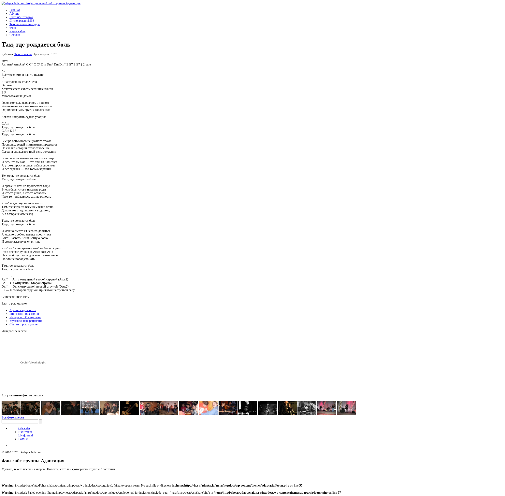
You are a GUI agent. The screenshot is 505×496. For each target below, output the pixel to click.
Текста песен (23, 54)
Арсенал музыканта (22, 310)
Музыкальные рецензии (25, 320)
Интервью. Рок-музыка (25, 317)
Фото (13, 27)
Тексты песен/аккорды (24, 24)
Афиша (14, 13)
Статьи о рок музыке (23, 324)
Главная (14, 10)
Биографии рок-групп (24, 313)
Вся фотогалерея (13, 417)
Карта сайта (17, 31)
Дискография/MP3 (21, 20)
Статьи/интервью (21, 17)
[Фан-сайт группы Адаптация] (41, 3)
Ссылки (14, 34)
